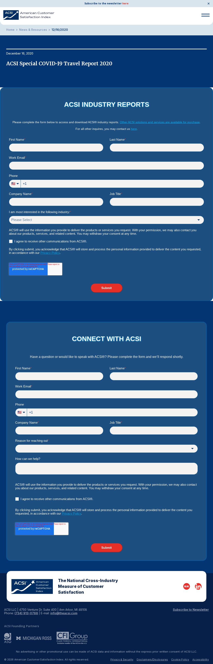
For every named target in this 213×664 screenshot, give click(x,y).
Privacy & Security (121, 659)
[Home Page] (32, 586)
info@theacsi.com (63, 613)
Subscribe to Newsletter (191, 609)
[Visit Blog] (186, 586)
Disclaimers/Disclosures (152, 659)
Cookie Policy (180, 659)
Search (204, 31)
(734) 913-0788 (26, 613)
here (125, 3)
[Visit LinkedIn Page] (198, 586)
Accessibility (200, 659)
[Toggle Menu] (205, 15)
